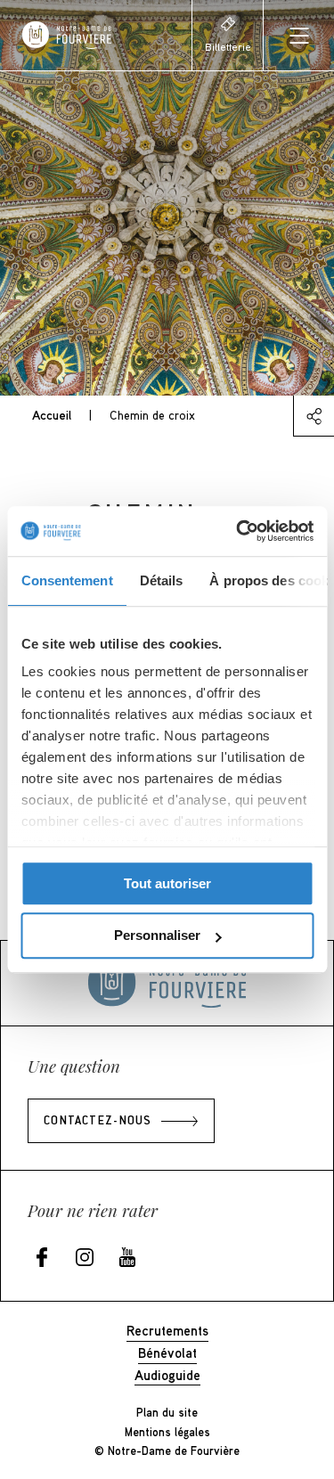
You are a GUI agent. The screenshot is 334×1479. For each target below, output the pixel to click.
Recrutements (167, 1330)
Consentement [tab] (66, 580)
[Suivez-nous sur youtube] (127, 1258)
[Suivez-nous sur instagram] (84, 1258)
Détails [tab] (161, 580)
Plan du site (167, 1412)
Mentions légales (167, 1432)
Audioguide (167, 1375)
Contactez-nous (97, 1121)
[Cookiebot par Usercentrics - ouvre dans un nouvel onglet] (238, 531)
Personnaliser (157, 936)
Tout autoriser (167, 883)
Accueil (51, 414)
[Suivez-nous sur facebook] (42, 1258)
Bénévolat (167, 1352)
